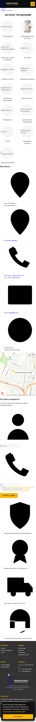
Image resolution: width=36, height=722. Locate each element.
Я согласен (18, 716)
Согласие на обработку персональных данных (14, 701)
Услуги (3, 652)
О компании (21, 652)
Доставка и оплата (23, 654)
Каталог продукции (6, 650)
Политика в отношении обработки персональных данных (17, 699)
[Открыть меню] (33, 4)
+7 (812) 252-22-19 (17, 275)
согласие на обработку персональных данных (19, 487)
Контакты (21, 650)
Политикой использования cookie (14, 711)
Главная (3, 648)
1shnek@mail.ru (13, 313)
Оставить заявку (8, 495)
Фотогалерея (22, 648)
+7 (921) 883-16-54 (13, 278)
